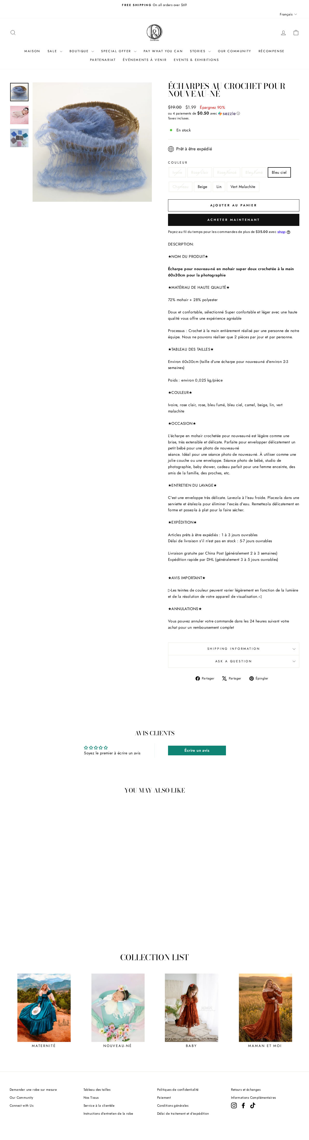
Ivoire (177, 172)
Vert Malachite (243, 186)
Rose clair (199, 172)
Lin (219, 186)
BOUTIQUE (80, 51)
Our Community (21, 1097)
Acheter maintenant (233, 219)
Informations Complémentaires (253, 1097)
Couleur (178, 162)
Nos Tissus (91, 1097)
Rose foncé (226, 172)
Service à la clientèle (99, 1105)
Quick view (44, 902)
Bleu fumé (254, 172)
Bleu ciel (279, 172)
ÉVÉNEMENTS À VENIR (145, 60)
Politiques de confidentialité (178, 1089)
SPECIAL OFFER (117, 51)
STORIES (198, 51)
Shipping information (233, 648)
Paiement (164, 1097)
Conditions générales (172, 1105)
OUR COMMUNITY (234, 51)
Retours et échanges (246, 1089)
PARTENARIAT (103, 60)
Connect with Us (21, 1105)
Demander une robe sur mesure (33, 1089)
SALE (53, 51)
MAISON (32, 51)
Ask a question (233, 661)
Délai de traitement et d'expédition (183, 1113)
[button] (233, 113)
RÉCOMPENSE (272, 51)
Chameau (181, 186)
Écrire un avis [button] (196, 750)
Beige (202, 186)
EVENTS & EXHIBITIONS (196, 60)
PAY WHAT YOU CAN (163, 51)
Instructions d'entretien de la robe (108, 1113)
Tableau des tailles (97, 1089)
